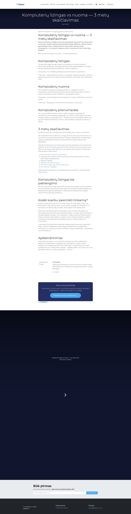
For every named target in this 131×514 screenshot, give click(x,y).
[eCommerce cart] (96, 4)
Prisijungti (110, 4)
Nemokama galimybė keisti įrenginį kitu (55, 165)
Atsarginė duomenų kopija (50, 163)
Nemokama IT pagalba (48, 167)
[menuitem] (44, 4)
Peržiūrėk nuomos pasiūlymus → (65, 295)
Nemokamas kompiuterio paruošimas (54, 154)
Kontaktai (55, 272)
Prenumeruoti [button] (92, 493)
